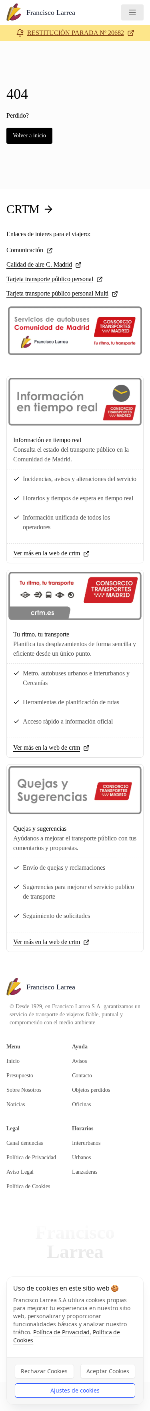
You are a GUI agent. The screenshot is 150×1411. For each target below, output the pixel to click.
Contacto (82, 1076)
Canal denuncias (24, 1143)
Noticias (15, 1104)
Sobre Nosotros (23, 1090)
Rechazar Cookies (44, 1371)
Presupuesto (19, 1076)
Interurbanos (86, 1143)
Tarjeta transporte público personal (49, 278)
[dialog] (75, 1340)
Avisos (79, 1061)
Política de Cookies (28, 1186)
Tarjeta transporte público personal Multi (57, 293)
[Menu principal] (132, 12)
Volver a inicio (29, 136)
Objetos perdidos (91, 1090)
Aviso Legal (20, 1172)
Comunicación (24, 250)
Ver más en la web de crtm (46, 553)
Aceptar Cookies (107, 1371)
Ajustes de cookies (75, 1390)
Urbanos (81, 1157)
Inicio (13, 1061)
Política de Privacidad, (62, 1332)
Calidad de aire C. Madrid (39, 264)
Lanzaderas (84, 1172)
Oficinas (81, 1104)
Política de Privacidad (31, 1157)
